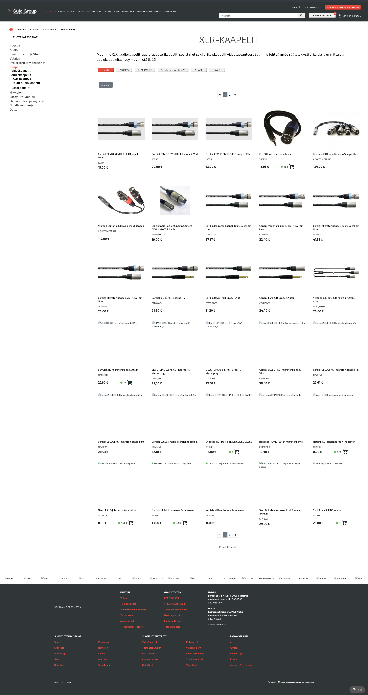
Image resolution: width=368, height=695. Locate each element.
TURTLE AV (303, 578)
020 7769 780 (171, 598)
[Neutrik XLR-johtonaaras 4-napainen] (336, 416)
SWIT (217, 70)
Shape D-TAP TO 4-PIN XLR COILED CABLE (229, 441)
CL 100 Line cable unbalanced (276, 153)
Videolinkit (192, 665)
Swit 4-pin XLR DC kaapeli (327, 510)
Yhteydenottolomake (175, 609)
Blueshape (60, 665)
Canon (101, 653)
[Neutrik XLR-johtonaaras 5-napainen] (175, 485)
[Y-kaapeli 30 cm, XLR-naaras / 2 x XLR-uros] (336, 272)
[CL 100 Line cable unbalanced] (282, 128)
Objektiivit (147, 665)
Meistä (296, 7)
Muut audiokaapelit (26, 82)
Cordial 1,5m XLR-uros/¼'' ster (276, 297)
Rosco (233, 659)
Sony (57, 642)
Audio (14, 49)
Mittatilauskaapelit (166, 11)
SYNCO (211, 578)
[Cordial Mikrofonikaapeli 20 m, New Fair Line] (336, 200)
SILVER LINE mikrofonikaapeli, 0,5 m (118, 369)
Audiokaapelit (50, 29)
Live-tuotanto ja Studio (26, 54)
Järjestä (105, 84)
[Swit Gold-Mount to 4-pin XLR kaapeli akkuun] (282, 485)
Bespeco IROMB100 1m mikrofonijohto (281, 441)
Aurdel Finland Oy (266, 578)
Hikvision (16, 92)
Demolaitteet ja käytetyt (27, 101)
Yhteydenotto (313, 7)
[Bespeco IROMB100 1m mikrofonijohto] (282, 416)
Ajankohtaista (127, 621)
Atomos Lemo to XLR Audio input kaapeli (121, 225)
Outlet (14, 109)
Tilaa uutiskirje (172, 626)
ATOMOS (124, 70)
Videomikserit (193, 647)
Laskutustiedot (172, 621)
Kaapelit (34, 29)
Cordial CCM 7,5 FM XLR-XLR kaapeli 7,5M (175, 153)
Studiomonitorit (195, 659)
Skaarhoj (59, 647)
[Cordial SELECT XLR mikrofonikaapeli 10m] (282, 344)
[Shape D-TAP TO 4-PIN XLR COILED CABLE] (229, 416)
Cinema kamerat (151, 659)
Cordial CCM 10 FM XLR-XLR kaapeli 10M (228, 153)
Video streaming (195, 653)
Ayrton (234, 647)
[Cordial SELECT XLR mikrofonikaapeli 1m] (336, 344)
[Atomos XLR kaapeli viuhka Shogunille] (336, 128)
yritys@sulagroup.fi (175, 603)
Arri (232, 642)
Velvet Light (236, 653)
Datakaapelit (20, 87)
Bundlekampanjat (22, 105)
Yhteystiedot (111, 11)
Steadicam (104, 665)
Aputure (102, 659)
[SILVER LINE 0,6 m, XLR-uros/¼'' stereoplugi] (229, 344)
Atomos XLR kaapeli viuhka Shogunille (334, 153)
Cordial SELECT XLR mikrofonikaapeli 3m (121, 441)
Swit (56, 659)
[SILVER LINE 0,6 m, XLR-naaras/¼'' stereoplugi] (175, 344)
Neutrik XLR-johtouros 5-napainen (225, 510)
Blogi (81, 11)
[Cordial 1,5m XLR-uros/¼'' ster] (282, 272)
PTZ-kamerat (149, 653)
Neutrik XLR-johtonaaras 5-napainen (173, 510)
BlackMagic (60, 653)
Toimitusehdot (128, 603)
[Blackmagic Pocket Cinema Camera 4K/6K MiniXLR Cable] (175, 200)
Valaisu (15, 58)
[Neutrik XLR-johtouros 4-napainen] (121, 485)
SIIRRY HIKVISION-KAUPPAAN (343, 7)
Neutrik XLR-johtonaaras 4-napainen (334, 441)
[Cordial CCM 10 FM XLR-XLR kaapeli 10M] (229, 128)
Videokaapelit (21, 70)
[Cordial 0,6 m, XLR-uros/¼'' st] (229, 272)
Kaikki (106, 70)
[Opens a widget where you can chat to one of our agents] (357, 690)
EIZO (119, 578)
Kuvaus (15, 45)
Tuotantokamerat (151, 647)
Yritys (123, 598)
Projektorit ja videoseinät (28, 62)
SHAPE (198, 70)
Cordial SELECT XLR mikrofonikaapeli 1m (336, 369)
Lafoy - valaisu (67, 11)
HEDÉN (64, 578)
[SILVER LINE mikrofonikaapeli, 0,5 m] (121, 344)
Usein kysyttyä (172, 615)
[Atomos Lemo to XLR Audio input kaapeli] (121, 200)
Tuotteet (48, 11)
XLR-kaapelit (22, 78)
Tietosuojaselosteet (131, 626)
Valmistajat (94, 11)
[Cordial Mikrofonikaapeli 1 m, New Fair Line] (282, 200)
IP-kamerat (192, 642)
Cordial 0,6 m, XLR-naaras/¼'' (169, 297)
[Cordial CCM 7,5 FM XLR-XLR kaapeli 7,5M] (175, 128)
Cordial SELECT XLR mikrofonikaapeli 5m (175, 441)
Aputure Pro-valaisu (241, 665)
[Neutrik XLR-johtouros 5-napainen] (229, 485)
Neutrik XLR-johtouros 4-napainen (117, 510)
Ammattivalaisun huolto (136, 11)
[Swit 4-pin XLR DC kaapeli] (336, 485)
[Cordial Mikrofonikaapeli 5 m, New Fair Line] (121, 272)
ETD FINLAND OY (230, 578)
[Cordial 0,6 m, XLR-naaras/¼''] (175, 272)
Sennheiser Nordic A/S (173, 70)
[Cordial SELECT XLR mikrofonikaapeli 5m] (175, 416)
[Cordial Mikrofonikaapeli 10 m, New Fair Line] (229, 200)
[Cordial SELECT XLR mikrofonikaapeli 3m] (121, 416)
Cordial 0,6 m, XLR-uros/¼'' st (223, 297)
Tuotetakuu (126, 615)
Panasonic (103, 642)
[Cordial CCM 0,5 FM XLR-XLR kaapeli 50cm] (121, 128)
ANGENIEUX (101, 578)
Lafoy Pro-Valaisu (22, 96)
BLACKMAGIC (145, 70)
